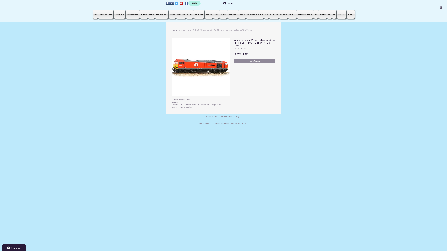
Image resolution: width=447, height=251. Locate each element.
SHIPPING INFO (211, 117)
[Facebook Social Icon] (186, 3)
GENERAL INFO (226, 117)
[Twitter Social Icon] (176, 3)
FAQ (237, 117)
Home (174, 30)
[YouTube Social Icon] (181, 3)
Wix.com (244, 123)
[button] (441, 7)
